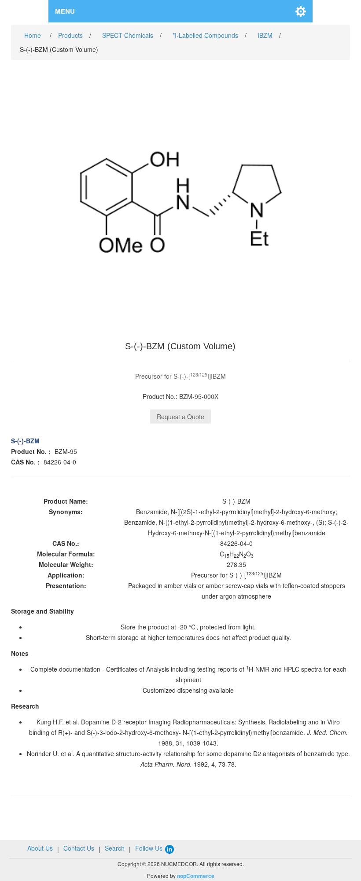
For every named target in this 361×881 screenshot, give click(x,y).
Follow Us (149, 848)
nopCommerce (195, 876)
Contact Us (78, 848)
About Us (40, 848)
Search (115, 848)
